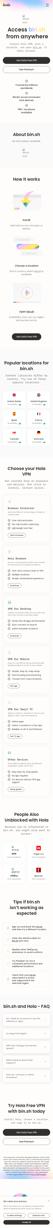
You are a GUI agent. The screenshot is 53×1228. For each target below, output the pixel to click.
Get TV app (15, 736)
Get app (13, 686)
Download (14, 585)
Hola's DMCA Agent (38, 1174)
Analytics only (39, 1215)
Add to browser (16, 535)
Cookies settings (14, 1215)
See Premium (26, 69)
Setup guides (16, 789)
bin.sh (37, 47)
